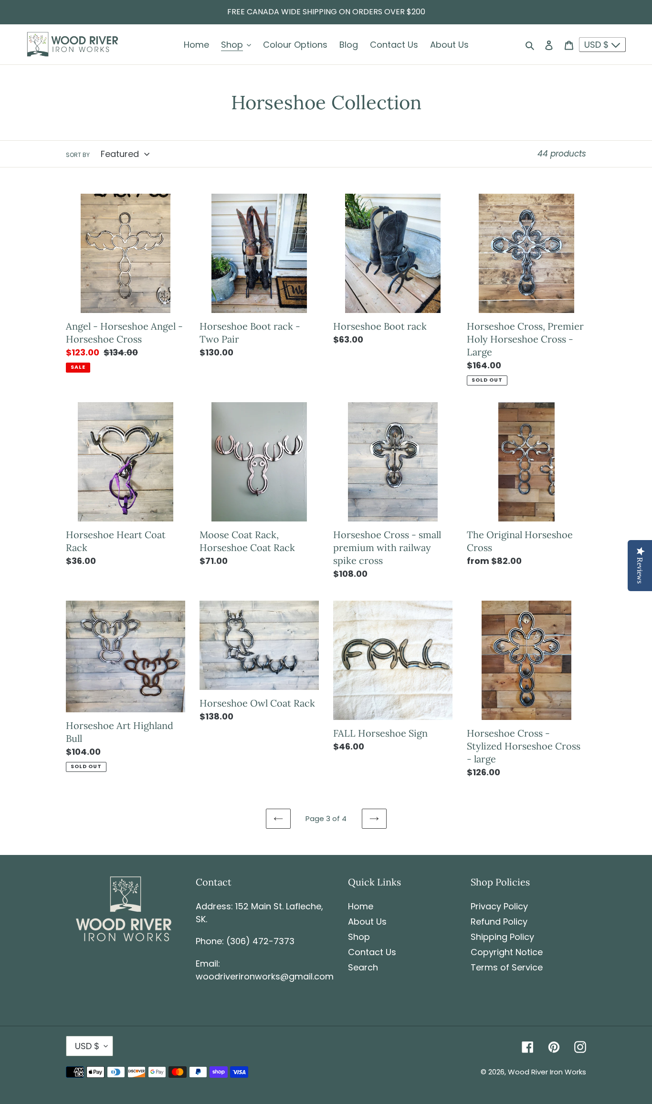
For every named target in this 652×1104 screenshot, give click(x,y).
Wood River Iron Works (547, 1072)
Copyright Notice (507, 952)
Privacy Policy (499, 906)
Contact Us (372, 952)
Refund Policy (499, 921)
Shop (359, 937)
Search (363, 967)
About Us (367, 921)
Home (360, 906)
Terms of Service (507, 967)
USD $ (597, 45)
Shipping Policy (502, 937)
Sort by (78, 155)
